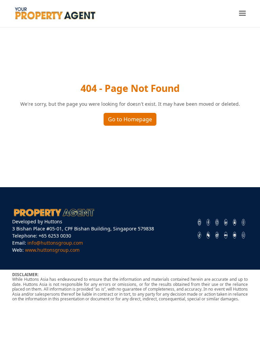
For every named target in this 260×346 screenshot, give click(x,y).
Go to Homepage (130, 119)
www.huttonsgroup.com (52, 250)
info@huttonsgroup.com (55, 243)
